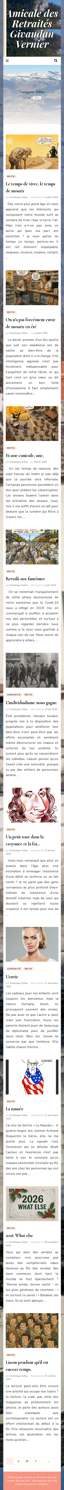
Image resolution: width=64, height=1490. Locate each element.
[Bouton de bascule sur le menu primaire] (8, 61)
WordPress (43, 1484)
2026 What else (19, 1235)
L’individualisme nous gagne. (31, 703)
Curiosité (14, 694)
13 (28, 1461)
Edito (11, 176)
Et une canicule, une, (25, 455)
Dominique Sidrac (19, 197)
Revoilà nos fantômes (25, 579)
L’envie (12, 977)
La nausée (14, 1109)
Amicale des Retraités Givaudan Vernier (32, 28)
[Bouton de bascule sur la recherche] (55, 61)
